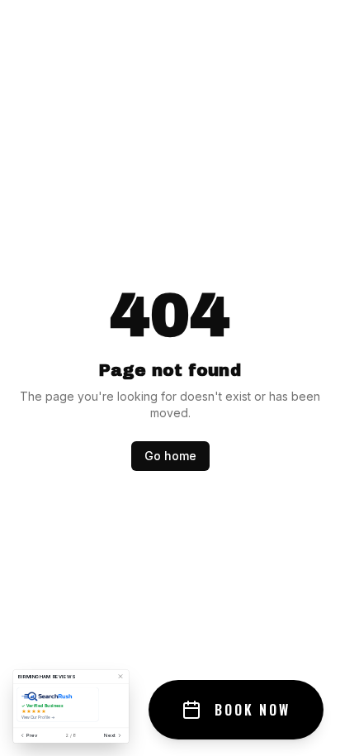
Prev (32, 735)
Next (110, 735)
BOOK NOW (252, 710)
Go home (170, 456)
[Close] (120, 676)
